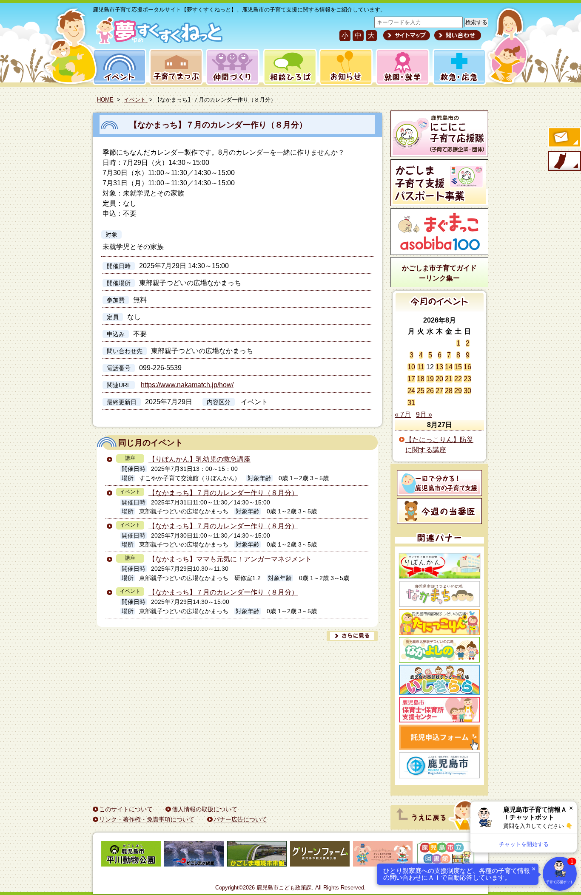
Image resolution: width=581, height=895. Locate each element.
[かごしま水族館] (194, 855)
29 (458, 390)
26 (430, 390)
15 (458, 367)
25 (420, 390)
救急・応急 (458, 67)
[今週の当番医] (439, 511)
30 (467, 390)
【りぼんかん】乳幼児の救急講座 (199, 459)
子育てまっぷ (174, 67)
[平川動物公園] (131, 855)
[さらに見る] (352, 636)
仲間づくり (232, 67)
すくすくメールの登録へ (564, 138)
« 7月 (403, 414)
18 (420, 378)
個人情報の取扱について (204, 809)
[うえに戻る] (437, 827)
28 (449, 390)
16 (467, 367)
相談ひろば (289, 67)
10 (411, 367)
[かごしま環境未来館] (257, 855)
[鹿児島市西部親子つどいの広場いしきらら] (439, 680)
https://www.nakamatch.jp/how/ (187, 384)
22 (458, 378)
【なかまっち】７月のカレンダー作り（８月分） (218, 124)
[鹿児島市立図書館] (446, 855)
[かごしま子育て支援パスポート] (439, 182)
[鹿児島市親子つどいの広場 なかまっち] (439, 594)
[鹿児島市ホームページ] (439, 765)
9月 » (424, 414)
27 (439, 390)
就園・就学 (399, 67)
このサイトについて (126, 809)
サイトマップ (406, 35)
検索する (476, 22)
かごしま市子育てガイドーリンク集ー (439, 273)
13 (439, 367)
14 (449, 367)
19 (430, 378)
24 (411, 390)
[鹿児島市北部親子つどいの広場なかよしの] (439, 650)
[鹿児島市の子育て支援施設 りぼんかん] (439, 566)
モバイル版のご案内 (564, 161)
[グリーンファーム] (320, 855)
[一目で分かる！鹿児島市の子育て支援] (439, 483)
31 (411, 402)
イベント (118, 67)
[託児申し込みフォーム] (439, 737)
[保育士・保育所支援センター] (439, 709)
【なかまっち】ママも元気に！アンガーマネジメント (230, 559)
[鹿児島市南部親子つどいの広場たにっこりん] (439, 622)
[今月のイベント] (440, 309)
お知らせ (344, 67)
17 (411, 378)
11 (420, 367)
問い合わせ (456, 35)
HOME (105, 99)
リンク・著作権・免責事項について (146, 819)
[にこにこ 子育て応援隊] (439, 133)
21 (449, 378)
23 (467, 378)
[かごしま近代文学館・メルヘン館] (383, 855)
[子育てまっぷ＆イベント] (157, 41)
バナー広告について (240, 819)
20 (439, 378)
